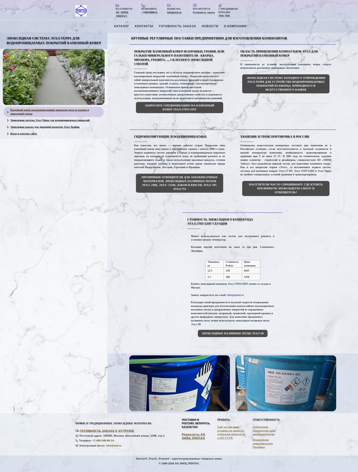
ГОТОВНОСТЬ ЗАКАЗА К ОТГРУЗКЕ (107, 430)
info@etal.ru (114, 445)
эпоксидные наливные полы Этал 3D (233, 333)
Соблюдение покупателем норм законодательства (264, 430)
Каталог (121, 26)
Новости (210, 26)
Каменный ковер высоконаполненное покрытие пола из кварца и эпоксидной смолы (49, 112)
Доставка (196, 250)
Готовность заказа (177, 26)
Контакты (144, 26)
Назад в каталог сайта (23, 133)
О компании (235, 26)
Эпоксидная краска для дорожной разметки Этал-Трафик (45, 127)
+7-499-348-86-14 (103, 440)
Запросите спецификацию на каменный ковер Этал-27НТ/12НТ (179, 107)
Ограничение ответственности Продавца (263, 443)
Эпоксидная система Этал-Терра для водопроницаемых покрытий (50, 120)
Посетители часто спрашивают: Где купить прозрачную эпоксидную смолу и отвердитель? (286, 188)
